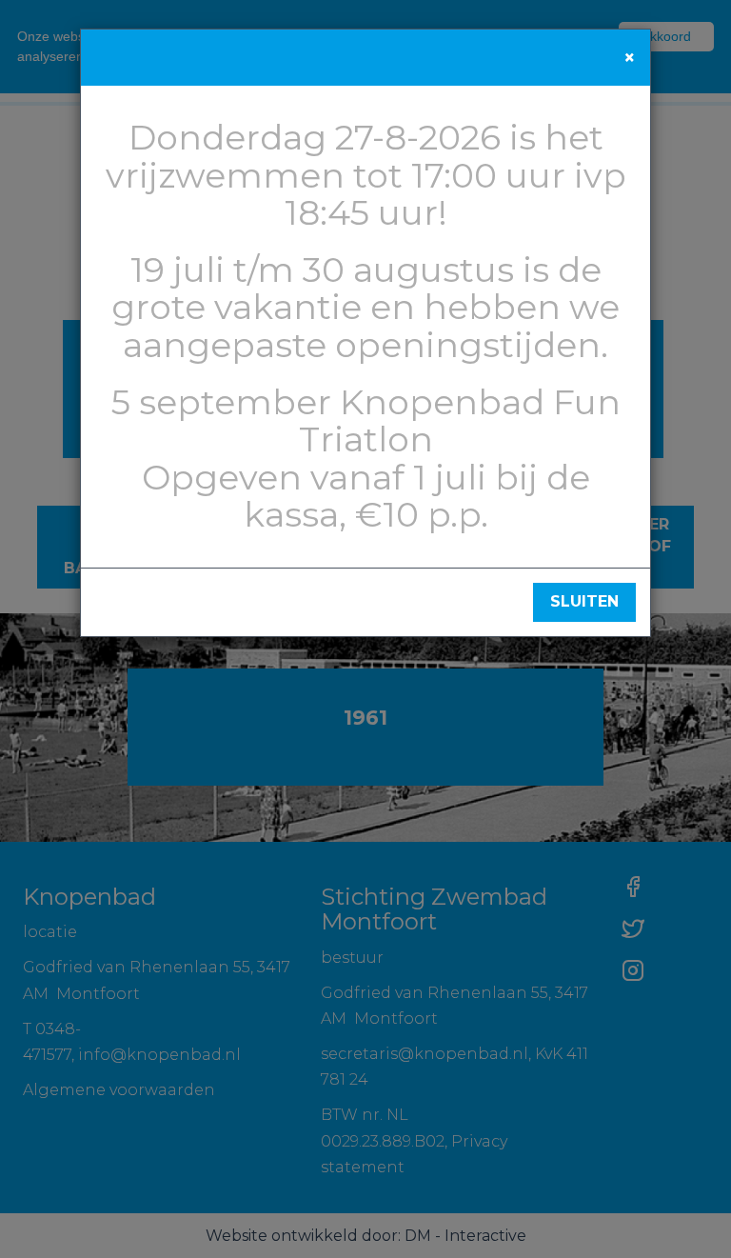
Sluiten (584, 601)
